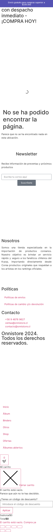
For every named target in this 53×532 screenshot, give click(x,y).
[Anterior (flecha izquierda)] (2, 530)
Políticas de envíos (14, 297)
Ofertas (7, 440)
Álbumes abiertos (13, 447)
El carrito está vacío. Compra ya (18, 522)
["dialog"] (26, 494)
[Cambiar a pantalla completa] (8, 526)
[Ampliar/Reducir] (2, 526)
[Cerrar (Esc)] (19, 526)
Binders (7, 420)
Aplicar (6, 510)
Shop (6, 434)
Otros (6, 427)
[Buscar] (24, 92)
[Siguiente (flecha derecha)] (8, 530)
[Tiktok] (13, 279)
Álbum (6, 413)
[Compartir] (13, 526)
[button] (26, 30)
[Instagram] (5, 279)
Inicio (6, 406)
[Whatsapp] (21, 279)
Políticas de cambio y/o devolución (24, 304)
